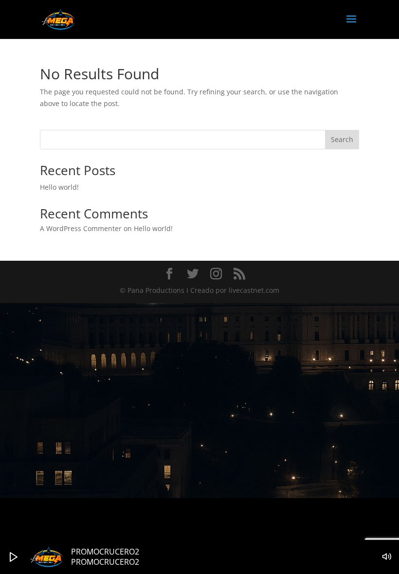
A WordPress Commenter (81, 228)
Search (342, 139)
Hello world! (59, 187)
